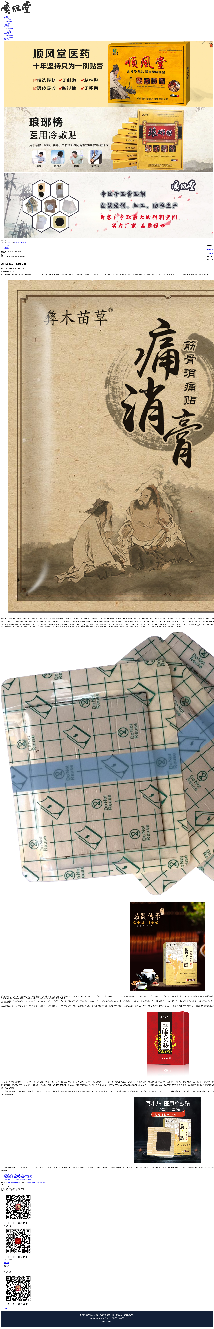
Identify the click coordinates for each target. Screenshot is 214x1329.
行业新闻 (23, 242)
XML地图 (121, 1318)
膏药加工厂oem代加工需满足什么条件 (18, 1179)
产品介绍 (6, 247)
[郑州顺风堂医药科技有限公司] (16, 13)
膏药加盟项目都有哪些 (13, 1174)
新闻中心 (16, 242)
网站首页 (10, 242)
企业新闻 (210, 249)
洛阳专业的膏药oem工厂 (13, 1182)
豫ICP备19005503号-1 (101, 1318)
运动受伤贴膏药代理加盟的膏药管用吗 (18, 1176)
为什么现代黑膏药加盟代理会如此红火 (18, 1177)
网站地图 (114, 1318)
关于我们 (6, 245)
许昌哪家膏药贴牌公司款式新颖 (36, 1182)
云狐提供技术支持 (107, 1321)
